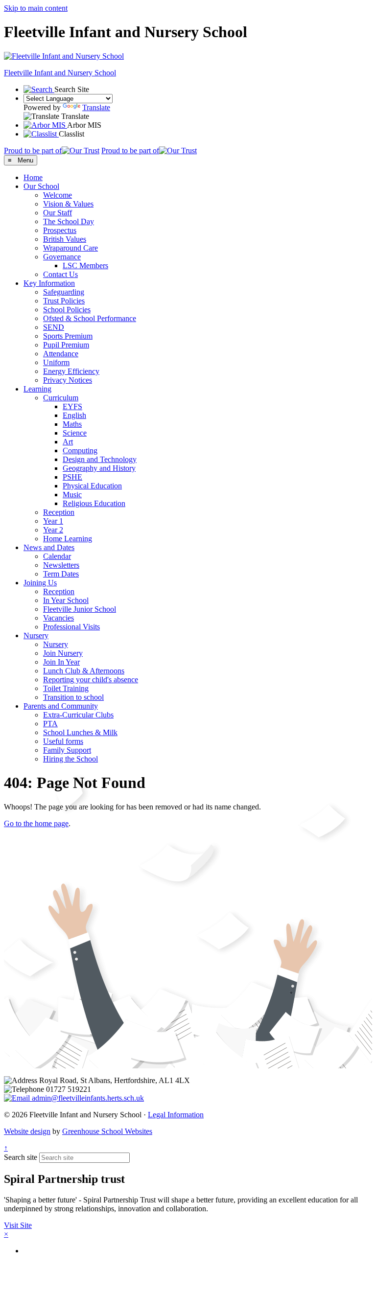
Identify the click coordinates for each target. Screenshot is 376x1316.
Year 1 (53, 521)
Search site (20, 1157)
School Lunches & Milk (80, 732)
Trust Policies (64, 301)
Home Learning (67, 538)
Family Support (67, 750)
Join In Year (61, 662)
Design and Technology (100, 459)
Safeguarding (63, 292)
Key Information (49, 283)
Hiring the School (70, 759)
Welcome (57, 195)
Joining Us (40, 582)
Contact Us (60, 274)
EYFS (72, 406)
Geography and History (99, 468)
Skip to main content (36, 8)
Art (68, 442)
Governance (62, 257)
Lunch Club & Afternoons (83, 671)
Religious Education (94, 503)
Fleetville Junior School (79, 609)
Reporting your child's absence (90, 679)
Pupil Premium (66, 345)
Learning (37, 389)
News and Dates (49, 547)
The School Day (68, 221)
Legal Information (176, 1114)
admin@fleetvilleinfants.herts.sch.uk (87, 1098)
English (74, 415)
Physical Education (92, 486)
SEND (53, 327)
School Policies (67, 309)
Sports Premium (68, 336)
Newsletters (61, 565)
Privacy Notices (67, 380)
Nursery (36, 635)
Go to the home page (36, 823)
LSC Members (85, 265)
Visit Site (18, 1225)
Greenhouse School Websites (107, 1131)
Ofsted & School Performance (89, 318)
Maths (72, 424)
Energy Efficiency (71, 371)
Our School (41, 186)
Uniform (56, 362)
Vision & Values (68, 204)
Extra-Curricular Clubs (78, 715)
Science (75, 433)
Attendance (60, 353)
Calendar (57, 556)
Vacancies (58, 618)
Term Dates (61, 574)
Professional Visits (71, 627)
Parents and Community (61, 706)
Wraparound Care (70, 248)
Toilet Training (66, 688)
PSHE (72, 477)
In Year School (66, 600)
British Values (64, 239)
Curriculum (60, 397)
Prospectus (59, 230)
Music (72, 494)
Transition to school (73, 697)
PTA (50, 723)
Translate (96, 107)
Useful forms (63, 741)
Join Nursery (63, 653)
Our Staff (57, 212)
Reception (58, 512)
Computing (80, 450)
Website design (27, 1131)
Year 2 (53, 530)
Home (33, 177)
